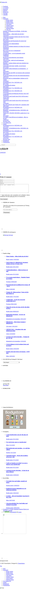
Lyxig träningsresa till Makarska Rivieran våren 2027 (16, 93)
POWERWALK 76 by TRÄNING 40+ (12, 90)
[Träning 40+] (3, 2)
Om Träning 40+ (7, 122)
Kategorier (5, 18)
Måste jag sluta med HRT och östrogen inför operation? (16, 72)
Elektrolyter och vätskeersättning (11, 43)
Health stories (9, 21)
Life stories (9, 24)
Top (1, 566)
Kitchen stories (9, 22)
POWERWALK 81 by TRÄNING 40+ (12, 107)
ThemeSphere (21, 563)
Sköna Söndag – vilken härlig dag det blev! (13, 34)
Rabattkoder (6, 140)
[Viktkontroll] (6, 512)
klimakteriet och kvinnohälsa (13, 319)
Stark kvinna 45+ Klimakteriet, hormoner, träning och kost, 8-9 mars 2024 (17, 263)
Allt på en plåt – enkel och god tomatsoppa (13, 60)
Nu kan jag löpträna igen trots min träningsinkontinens (16, 75)
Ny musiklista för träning (9, 85)
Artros (7, 333)
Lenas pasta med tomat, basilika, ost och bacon (14, 65)
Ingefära (8, 452)
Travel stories (9, 27)
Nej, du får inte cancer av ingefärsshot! (16, 442)
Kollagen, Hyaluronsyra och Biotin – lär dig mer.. (15, 31)
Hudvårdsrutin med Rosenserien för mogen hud (14, 41)
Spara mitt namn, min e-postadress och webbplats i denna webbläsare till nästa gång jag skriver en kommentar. (15, 195)
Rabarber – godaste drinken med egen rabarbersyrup (15, 63)
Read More (6, 385)
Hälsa (7, 289)
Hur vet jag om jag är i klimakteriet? (12, 50)
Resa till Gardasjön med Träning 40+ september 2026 (16, 104)
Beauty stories (9, 20)
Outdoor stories (10, 25)
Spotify (5, 124)
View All (8, 29)
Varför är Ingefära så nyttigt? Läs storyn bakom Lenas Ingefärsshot (16, 463)
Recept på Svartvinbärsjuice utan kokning (13, 57)
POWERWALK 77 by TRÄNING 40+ (12, 88)
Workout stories (10, 28)
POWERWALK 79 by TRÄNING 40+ (12, 82)
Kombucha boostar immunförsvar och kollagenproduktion (16, 489)
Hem (4, 17)
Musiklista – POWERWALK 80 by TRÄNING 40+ (16, 110)
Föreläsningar (6, 142)
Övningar (8, 281)
